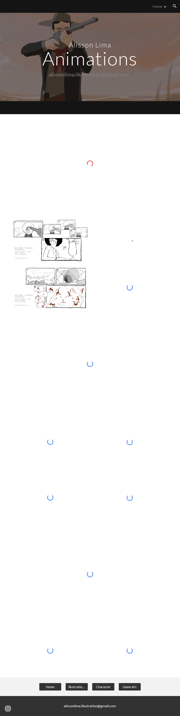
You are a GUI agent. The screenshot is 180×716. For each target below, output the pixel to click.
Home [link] (157, 6)
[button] (174, 6)
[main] (90, 57)
